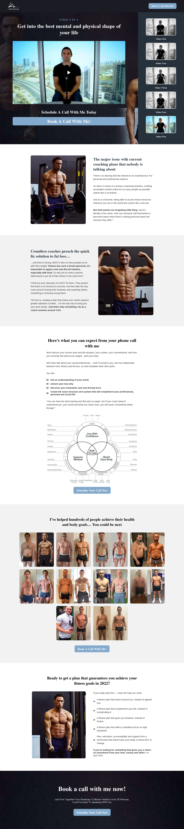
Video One (161, 39)
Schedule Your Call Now (92, 490)
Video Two (161, 63)
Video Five (161, 136)
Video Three (161, 88)
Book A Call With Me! (162, 6)
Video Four (161, 112)
